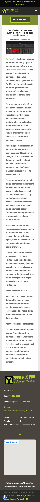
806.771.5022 (15, 390)
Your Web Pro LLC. (22, 499)
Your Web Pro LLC (12, 59)
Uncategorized (25, 39)
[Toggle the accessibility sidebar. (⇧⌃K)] (5, 497)
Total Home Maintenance (17, 70)
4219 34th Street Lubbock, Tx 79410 (18, 411)
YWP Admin (15, 39)
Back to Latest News (20, 19)
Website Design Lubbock (23, 495)
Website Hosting (9, 499)
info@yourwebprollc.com (19, 401)
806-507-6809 (14, 396)
